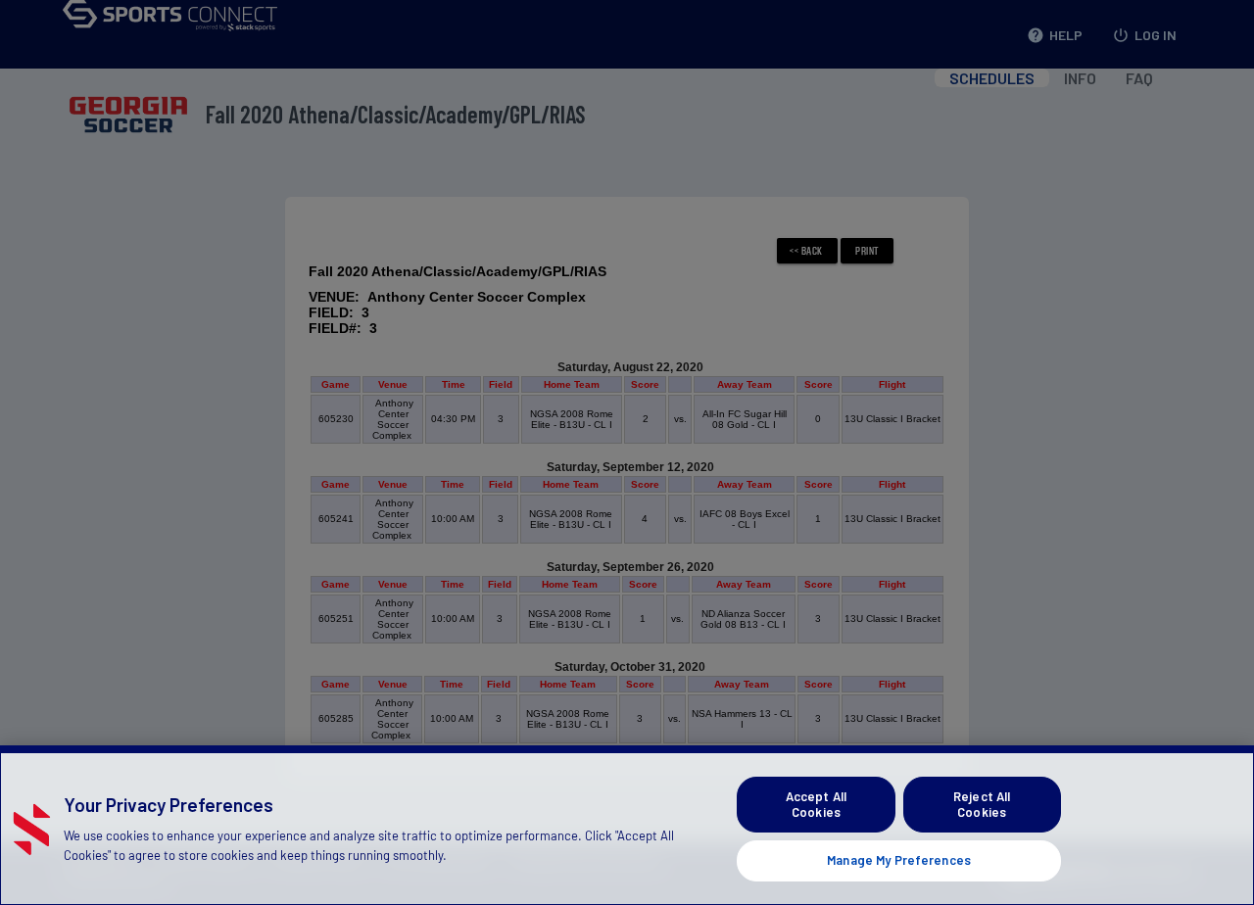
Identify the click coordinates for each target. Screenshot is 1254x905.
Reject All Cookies (981, 804)
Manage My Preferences (899, 860)
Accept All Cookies (816, 804)
